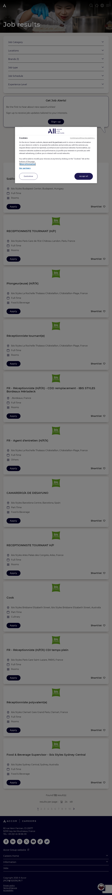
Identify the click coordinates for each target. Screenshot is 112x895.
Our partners (25, 168)
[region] (56, 155)
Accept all (83, 176)
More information (27, 164)
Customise (28, 176)
